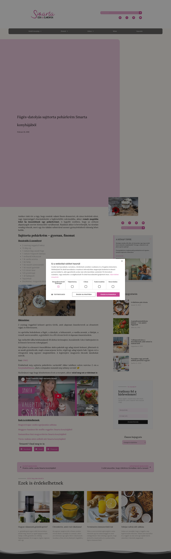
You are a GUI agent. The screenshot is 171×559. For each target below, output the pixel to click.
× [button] (122, 261)
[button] (58, 294)
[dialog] (85, 279)
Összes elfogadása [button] (108, 294)
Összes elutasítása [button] (84, 294)
